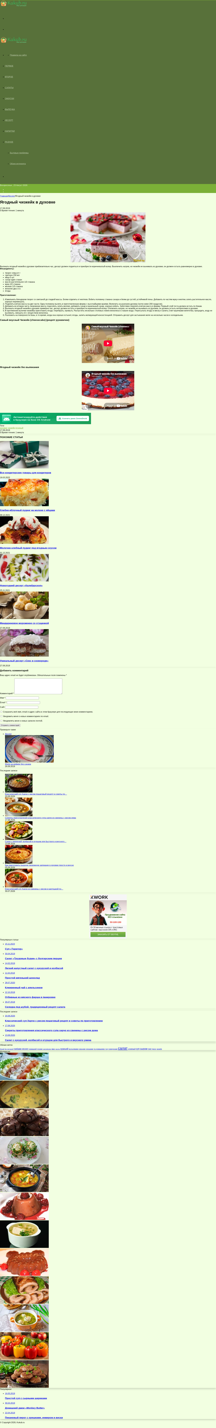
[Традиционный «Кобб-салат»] (24, 1079)
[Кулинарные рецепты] (13, 6)
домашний (33, 1049)
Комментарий (7, 693)
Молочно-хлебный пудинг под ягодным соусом (28, 548)
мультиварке (73, 1049)
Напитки (10, 131)
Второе (9, 77)
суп (138, 1048)
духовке (3, 428)
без (6, 1049)
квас (53, 1049)
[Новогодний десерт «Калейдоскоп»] (24, 581)
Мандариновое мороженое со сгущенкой (24, 623)
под (106, 1049)
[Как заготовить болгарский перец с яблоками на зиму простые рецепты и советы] (24, 1359)
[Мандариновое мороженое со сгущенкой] (24, 618)
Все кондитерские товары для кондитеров (25, 472)
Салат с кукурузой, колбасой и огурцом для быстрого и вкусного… (35, 841)
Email (3, 702)
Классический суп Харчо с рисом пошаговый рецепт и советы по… (36, 794)
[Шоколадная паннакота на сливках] (24, 1219)
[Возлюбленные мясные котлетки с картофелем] (24, 1387)
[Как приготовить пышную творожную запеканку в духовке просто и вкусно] (18, 863)
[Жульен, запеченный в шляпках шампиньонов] (24, 1163)
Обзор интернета (18, 164)
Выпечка (10, 109)
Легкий (2, 1049)
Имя (2, 698)
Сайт (2, 707)
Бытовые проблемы (19, 153)
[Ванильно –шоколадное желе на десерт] (24, 1275)
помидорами (113, 1049)
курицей (64, 1049)
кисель (58, 1049)
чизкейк (11, 428)
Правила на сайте (18, 55)
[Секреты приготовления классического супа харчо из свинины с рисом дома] (18, 815)
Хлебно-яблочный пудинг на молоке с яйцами (27, 510)
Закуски (9, 98)
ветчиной (10, 1049)
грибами (18, 1049)
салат (123, 1048)
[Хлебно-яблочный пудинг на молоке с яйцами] (24, 505)
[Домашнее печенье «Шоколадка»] (24, 1135)
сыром (143, 1048)
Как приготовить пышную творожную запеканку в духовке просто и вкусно (39, 865)
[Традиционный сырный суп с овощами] (24, 1107)
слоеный (132, 1049)
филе (154, 1049)
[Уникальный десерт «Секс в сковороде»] (24, 656)
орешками (89, 1049)
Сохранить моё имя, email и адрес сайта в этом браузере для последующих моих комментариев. (48, 712)
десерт (25, 1049)
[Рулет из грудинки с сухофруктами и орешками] (24, 1303)
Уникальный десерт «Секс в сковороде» (24, 660)
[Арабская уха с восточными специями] (24, 1247)
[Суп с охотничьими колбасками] (24, 1191)
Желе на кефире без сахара (18, 764)
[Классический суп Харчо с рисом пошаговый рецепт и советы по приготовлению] (18, 792)
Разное (9, 142)
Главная (4, 196)
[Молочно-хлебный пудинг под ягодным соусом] (24, 543)
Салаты (9, 88)
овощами (82, 1049)
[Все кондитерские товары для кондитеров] (24, 468)
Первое (9, 66)
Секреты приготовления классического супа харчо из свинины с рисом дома (40, 818)
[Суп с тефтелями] (24, 1331)
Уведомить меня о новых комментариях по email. (26, 716)
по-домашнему (99, 1049)
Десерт (9, 120)
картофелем (47, 1049)
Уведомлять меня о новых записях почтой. (23, 721)
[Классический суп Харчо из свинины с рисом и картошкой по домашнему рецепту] (18, 887)
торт (150, 1049)
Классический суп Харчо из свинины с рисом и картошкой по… (34, 889)
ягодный (19, 428)
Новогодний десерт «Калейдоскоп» (21, 585)
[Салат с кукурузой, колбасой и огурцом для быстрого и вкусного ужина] (18, 839)
